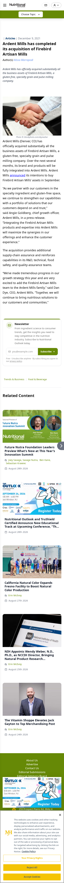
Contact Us (32, 768)
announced (17, 175)
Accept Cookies (32, 876)
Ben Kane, (45, 460)
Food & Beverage (37, 379)
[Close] (60, 814)
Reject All (32, 867)
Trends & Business (14, 379)
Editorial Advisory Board (32, 776)
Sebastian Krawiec (16, 463)
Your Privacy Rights (31, 858)
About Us (32, 760)
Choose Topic (28, 14)
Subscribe (46, 351)
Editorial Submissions (32, 772)
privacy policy (16, 361)
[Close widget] (57, 781)
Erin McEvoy (15, 595)
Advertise (32, 764)
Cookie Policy (29, 851)
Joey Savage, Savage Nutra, (23, 460)
